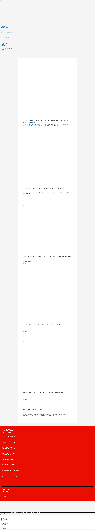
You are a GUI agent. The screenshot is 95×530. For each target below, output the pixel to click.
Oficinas (3, 26)
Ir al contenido (2, 513)
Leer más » (25, 127)
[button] (47, 39)
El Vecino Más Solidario (6, 27)
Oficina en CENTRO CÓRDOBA (8, 464)
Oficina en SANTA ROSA (7, 432)
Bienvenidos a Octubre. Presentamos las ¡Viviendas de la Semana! (43, 392)
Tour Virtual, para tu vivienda (7, 32)
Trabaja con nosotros (6, 37)
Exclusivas (4, 45)
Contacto (2, 36)
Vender (2, 31)
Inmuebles (24, 122)
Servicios (2, 33)
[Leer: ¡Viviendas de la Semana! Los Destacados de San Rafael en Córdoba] (47, 161)
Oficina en (5, 438)
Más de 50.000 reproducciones (32, 409)
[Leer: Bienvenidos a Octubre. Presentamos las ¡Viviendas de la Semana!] (47, 365)
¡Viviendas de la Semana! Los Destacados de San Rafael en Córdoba (43, 188)
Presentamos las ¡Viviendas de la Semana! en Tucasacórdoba (41, 324)
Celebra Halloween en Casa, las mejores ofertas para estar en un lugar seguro (46, 120)
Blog (2, 34)
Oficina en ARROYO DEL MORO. (8, 470)
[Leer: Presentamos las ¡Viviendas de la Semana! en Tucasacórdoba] (47, 297)
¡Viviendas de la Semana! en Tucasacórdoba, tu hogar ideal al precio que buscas (47, 256)
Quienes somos (3, 25)
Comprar (2, 28)
